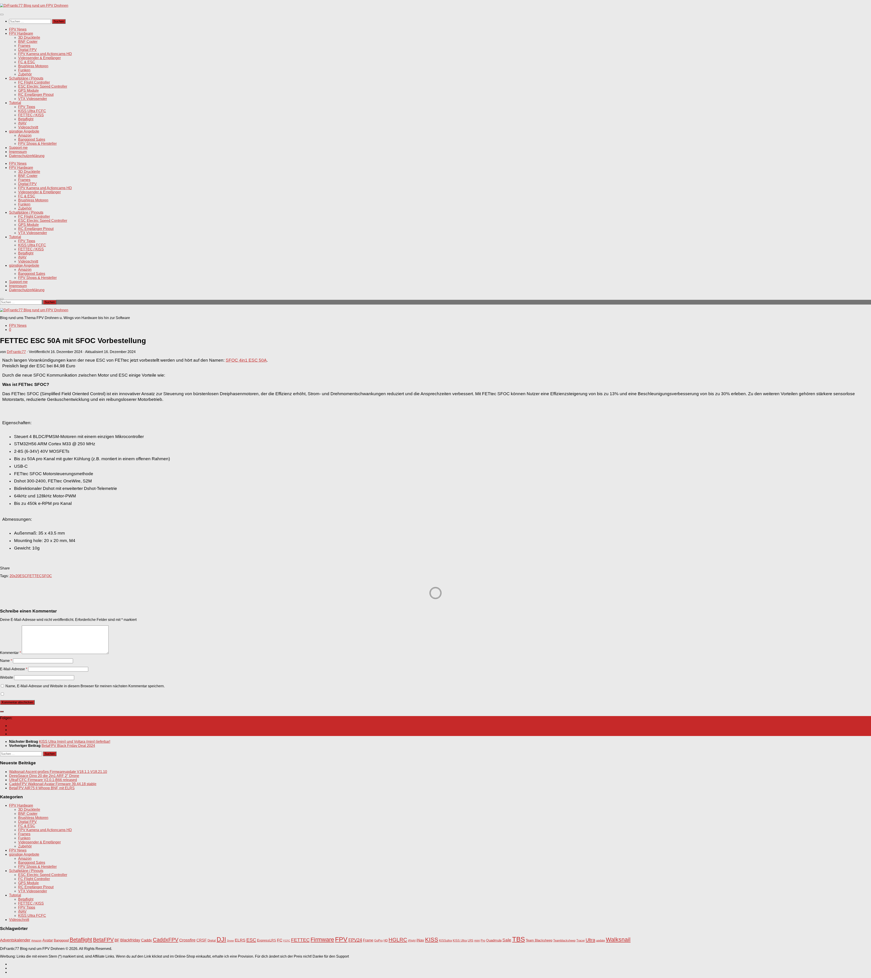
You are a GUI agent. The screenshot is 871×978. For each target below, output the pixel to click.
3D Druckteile (29, 37)
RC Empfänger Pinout (36, 95)
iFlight (412, 940)
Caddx (146, 940)
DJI (221, 939)
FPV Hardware (21, 33)
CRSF (201, 940)
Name (6, 661)
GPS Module (28, 90)
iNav (420, 940)
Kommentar (10, 653)
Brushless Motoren (33, 66)
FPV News (18, 29)
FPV (341, 939)
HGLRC (398, 940)
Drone (230, 940)
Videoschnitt (28, 127)
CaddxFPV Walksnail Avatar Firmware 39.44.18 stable (52, 784)
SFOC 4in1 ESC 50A (246, 360)
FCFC (286, 940)
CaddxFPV (165, 940)
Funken (24, 70)
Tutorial (15, 103)
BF (117, 940)
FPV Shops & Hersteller (37, 143)
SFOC (47, 576)
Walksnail (618, 939)
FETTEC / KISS (31, 115)
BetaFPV (103, 940)
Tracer (580, 940)
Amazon (25, 135)
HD (386, 940)
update (600, 940)
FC (279, 940)
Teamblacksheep (564, 940)
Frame (368, 940)
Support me (18, 148)
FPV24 (355, 939)
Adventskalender (15, 940)
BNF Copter (27, 42)
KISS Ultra (460, 940)
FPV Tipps (26, 107)
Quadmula (494, 940)
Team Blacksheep (539, 940)
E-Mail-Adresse (13, 669)
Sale (506, 940)
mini (477, 940)
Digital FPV (27, 50)
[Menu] (2, 14)
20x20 (15, 576)
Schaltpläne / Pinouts (26, 78)
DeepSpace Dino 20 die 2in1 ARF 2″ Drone (44, 776)
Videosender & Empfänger (39, 58)
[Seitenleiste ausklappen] (2, 711)
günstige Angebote (24, 131)
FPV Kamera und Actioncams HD (45, 54)
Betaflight (25, 119)
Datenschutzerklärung (26, 156)
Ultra (590, 939)
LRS (470, 940)
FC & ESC (26, 62)
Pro (483, 940)
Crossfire (187, 940)
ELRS (240, 940)
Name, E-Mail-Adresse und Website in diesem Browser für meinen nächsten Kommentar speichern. (85, 686)
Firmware (322, 940)
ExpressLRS (266, 940)
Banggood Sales (31, 139)
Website (6, 677)
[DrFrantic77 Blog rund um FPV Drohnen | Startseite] (34, 5)
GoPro (378, 940)
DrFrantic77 (16, 352)
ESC (23, 576)
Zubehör (25, 74)
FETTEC (34, 576)
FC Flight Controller (34, 82)
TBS (518, 939)
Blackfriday (130, 940)
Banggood (61, 940)
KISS (431, 939)
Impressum (18, 152)
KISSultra (445, 940)
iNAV (22, 123)
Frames (24, 46)
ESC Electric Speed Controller (42, 86)
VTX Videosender (32, 99)
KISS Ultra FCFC (32, 111)
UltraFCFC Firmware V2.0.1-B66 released (43, 780)
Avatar (47, 940)
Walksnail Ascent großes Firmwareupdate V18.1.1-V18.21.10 (58, 772)
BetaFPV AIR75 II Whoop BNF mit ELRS (42, 788)
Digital (212, 940)
